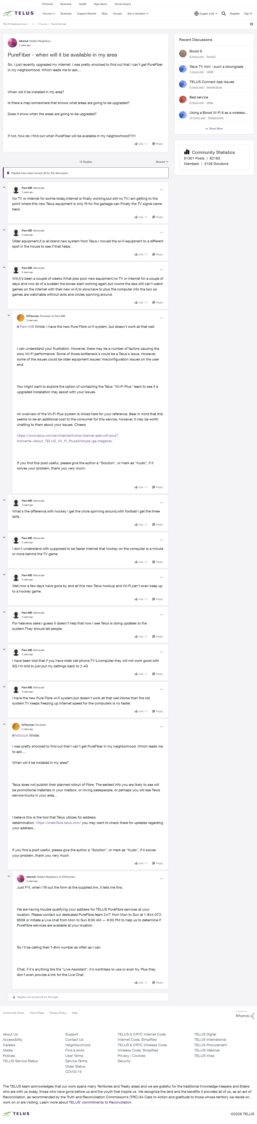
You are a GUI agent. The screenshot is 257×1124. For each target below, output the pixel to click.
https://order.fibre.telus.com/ (58, 823)
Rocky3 (211, 56)
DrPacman (32, 315)
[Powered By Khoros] (245, 1015)
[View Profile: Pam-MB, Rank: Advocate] (16, 190)
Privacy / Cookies (131, 1056)
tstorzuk (23, 40)
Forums (43, 24)
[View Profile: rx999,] (183, 69)
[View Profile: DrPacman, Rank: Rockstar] (20, 318)
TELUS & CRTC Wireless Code (142, 1045)
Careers (9, 1045)
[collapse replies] (4, 187)
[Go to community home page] (19, 14)
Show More (216, 128)
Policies (9, 1056)
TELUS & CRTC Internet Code (142, 1034)
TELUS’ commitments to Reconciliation (100, 1102)
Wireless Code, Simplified (138, 1050)
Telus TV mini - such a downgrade (216, 66)
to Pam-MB (58, 315)
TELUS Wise (204, 1056)
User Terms (74, 1056)
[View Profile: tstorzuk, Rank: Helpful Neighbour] (12, 43)
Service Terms (76, 1061)
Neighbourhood (77, 1045)
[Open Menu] (251, 24)
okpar (210, 102)
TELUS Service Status (20, 1061)
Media (8, 1050)
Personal (47, 3)
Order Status (75, 1066)
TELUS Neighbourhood (15, 24)
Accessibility (13, 1039)
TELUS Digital (205, 1034)
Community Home (13, 1012)
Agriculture (100, 3)
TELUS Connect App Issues (211, 82)
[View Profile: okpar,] (183, 99)
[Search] (223, 13)
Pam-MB (27, 187)
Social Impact (123, 3)
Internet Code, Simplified (137, 1039)
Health (83, 3)
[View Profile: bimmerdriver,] (183, 84)
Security (124, 1061)
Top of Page (37, 1012)
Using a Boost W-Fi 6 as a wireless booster (217, 112)
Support (71, 1034)
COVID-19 (73, 1072)
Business (65, 3)
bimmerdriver (214, 87)
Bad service (198, 97)
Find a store (74, 1050)
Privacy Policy (58, 1012)
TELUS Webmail (207, 1050)
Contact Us (74, 1039)
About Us (10, 1034)
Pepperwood (215, 117)
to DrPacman (67, 876)
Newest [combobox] (162, 162)
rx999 (210, 71)
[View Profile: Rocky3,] (183, 53)
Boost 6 (195, 51)
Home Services (58, 24)
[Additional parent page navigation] (33, 24)
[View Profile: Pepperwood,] (183, 115)
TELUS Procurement (210, 1045)
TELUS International (210, 1039)
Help (75, 1012)
